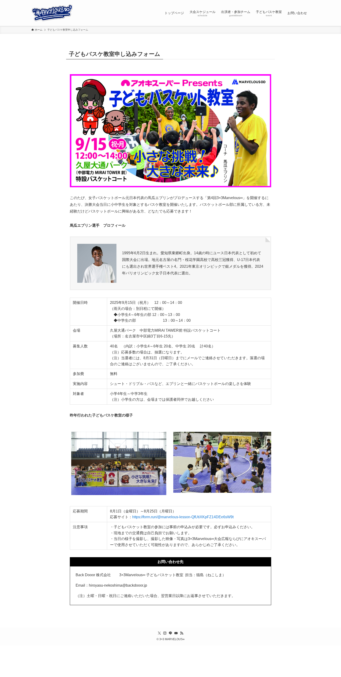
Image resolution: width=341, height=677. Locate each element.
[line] (170, 633)
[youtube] (176, 633)
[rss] (182, 633)
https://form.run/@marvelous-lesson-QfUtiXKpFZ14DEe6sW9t (183, 517)
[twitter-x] (159, 633)
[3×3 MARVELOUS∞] (52, 13)
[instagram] (165, 633)
